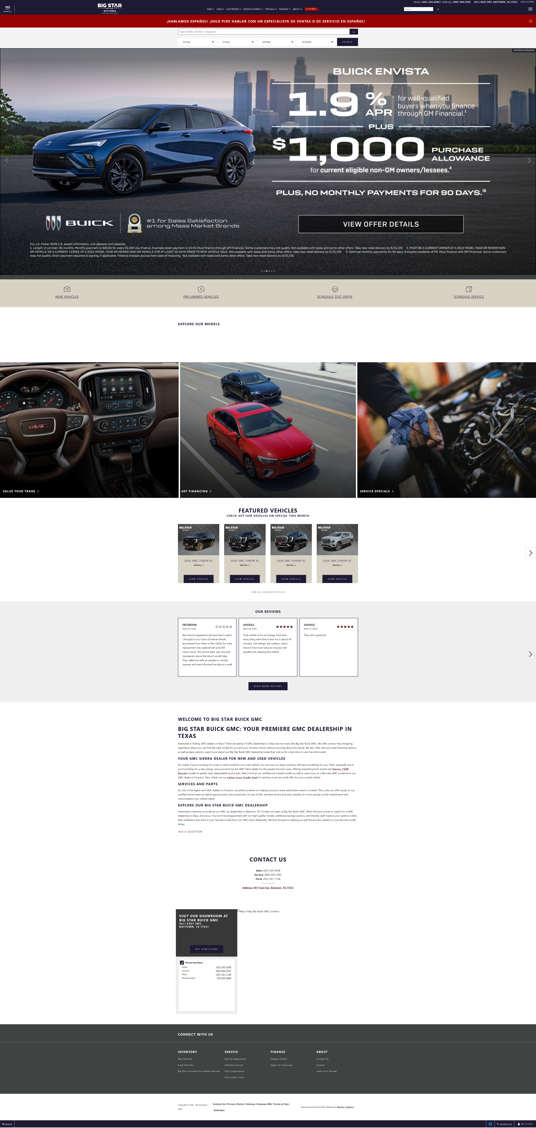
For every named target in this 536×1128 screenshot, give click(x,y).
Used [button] (219, 10)
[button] (261, 271)
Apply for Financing (281, 1065)
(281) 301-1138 (223, 974)
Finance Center (279, 1059)
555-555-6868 (224, 977)
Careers (320, 1065)
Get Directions (206, 949)
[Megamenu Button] (530, 9)
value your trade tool (242, 777)
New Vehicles (185, 1059)
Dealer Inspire (345, 1107)
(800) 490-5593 (223, 970)
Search (347, 42)
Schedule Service (234, 1065)
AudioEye (219, 1110)
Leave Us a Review (326, 1071)
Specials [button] (270, 10)
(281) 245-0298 (223, 967)
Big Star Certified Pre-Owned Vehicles (199, 1071)
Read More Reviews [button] (268, 686)
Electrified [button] (232, 10)
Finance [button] (283, 10)
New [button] (210, 10)
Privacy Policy (235, 1104)
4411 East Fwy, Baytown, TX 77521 (496, 1)
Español (311, 9)
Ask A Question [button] (190, 831)
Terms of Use (281, 1104)
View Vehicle (198, 579)
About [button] (296, 10)
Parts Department (234, 1071)
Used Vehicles (185, 1065)
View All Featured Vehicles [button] (268, 592)
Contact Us (322, 1059)
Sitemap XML (264, 1104)
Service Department (236, 1059)
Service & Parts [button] (252, 10)
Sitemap (250, 1104)
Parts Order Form (234, 1077)
